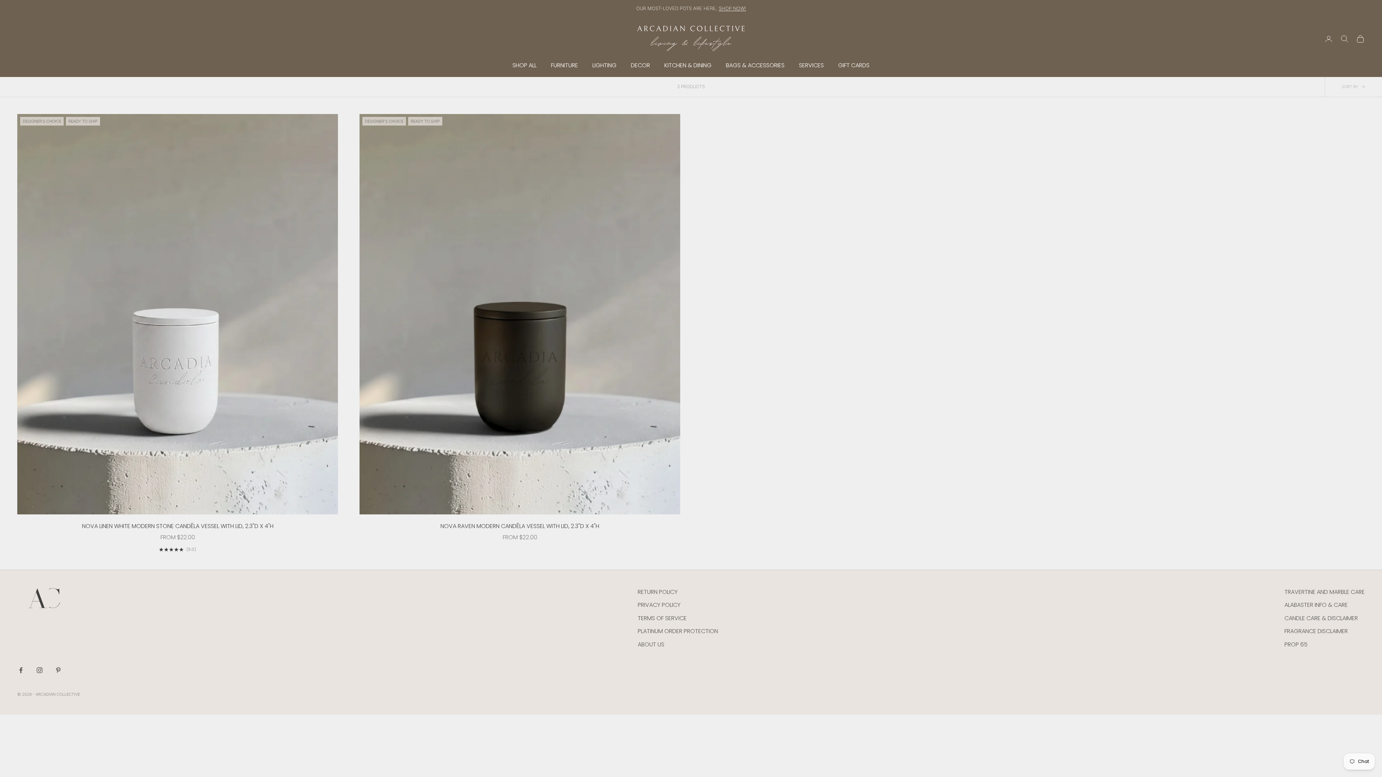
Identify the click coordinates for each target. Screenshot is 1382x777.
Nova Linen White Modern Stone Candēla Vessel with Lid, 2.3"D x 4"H (178, 526)
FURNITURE (564, 65)
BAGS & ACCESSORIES (755, 65)
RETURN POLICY (658, 592)
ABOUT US (651, 644)
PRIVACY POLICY (659, 605)
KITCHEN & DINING (688, 65)
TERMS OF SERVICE (662, 618)
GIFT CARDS (854, 65)
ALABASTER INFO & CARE (1316, 605)
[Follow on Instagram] (39, 670)
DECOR (640, 65)
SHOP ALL (524, 65)
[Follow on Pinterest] (58, 670)
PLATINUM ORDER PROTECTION (678, 631)
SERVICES (811, 65)
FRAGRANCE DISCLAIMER (1316, 631)
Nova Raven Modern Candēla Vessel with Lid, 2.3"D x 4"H (520, 526)
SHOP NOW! (732, 8)
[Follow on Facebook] (20, 670)
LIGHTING (604, 65)
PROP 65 (1296, 644)
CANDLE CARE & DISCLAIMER (1321, 618)
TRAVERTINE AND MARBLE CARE (1324, 592)
